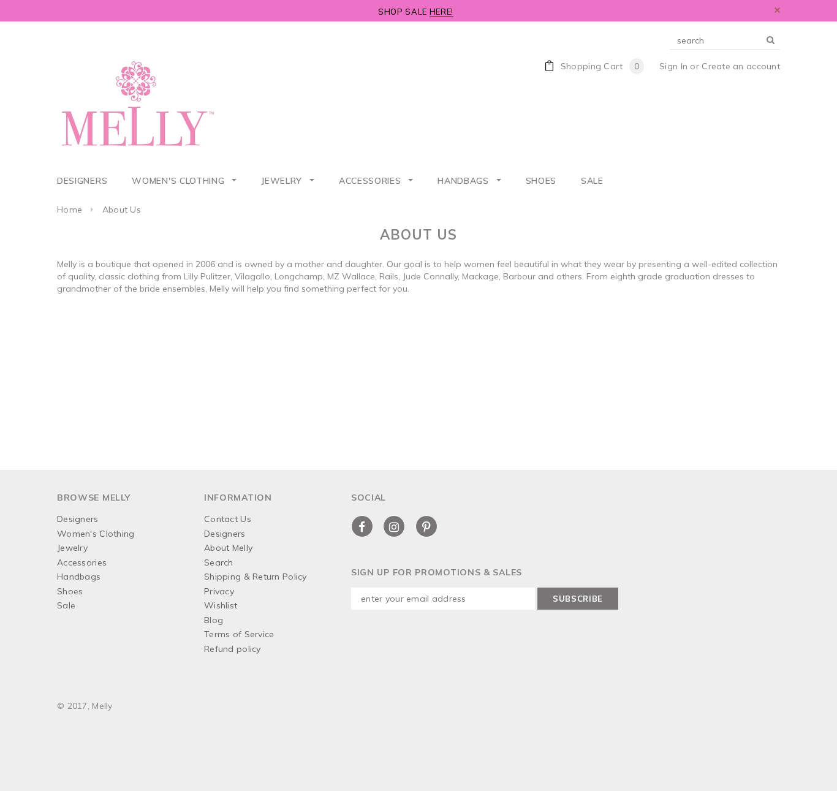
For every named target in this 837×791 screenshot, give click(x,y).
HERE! (441, 12)
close (777, 10)
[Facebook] (362, 527)
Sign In (673, 66)
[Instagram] (394, 527)
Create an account (741, 66)
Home (69, 209)
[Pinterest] (426, 527)
